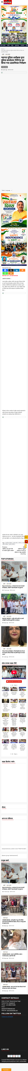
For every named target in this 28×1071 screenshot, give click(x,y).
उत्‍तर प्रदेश (2, 45)
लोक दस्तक (11, 69)
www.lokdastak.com (12, 1010)
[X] (11, 270)
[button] (15, 685)
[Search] (26, 546)
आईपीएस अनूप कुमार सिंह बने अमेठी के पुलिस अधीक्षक (8, 548)
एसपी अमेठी (15, 542)
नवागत (23, 542)
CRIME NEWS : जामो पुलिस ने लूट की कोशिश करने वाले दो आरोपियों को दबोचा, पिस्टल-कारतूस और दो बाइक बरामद (14, 921)
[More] (11, 273)
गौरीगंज (20, 542)
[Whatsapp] (5, 273)
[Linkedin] (16, 270)
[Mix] (22, 270)
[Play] (26, 541)
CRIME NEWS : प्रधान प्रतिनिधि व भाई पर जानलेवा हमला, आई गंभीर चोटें (12, 955)
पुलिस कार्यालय (12, 544)
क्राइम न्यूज (5, 917)
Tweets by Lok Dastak (7, 1016)
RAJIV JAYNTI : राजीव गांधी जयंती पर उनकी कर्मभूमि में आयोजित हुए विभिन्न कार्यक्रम (13, 619)
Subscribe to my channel (14, 681)
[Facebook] (5, 270)
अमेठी (8, 45)
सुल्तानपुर (17, 45)
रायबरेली (22, 45)
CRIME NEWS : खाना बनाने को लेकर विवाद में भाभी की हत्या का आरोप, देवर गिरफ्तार (14, 987)
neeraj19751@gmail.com (8, 1008)
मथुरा (12, 45)
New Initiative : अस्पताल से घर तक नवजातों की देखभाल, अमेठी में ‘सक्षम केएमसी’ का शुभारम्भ (13, 586)
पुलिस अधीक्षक (5, 544)
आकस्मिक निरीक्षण (8, 542)
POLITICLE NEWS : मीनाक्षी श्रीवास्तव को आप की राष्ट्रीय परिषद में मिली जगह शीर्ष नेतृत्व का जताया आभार (13, 652)
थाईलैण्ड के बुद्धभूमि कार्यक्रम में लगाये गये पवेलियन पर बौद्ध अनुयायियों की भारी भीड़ (20, 550)
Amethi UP (12, 1003)
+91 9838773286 (10, 1005)
